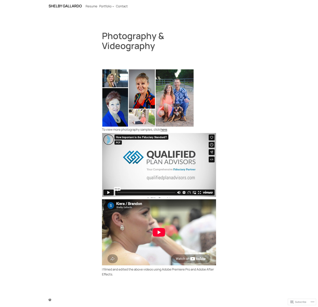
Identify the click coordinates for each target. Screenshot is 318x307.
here (163, 129)
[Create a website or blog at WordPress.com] (50, 300)
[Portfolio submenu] (113, 6)
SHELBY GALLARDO (65, 5)
